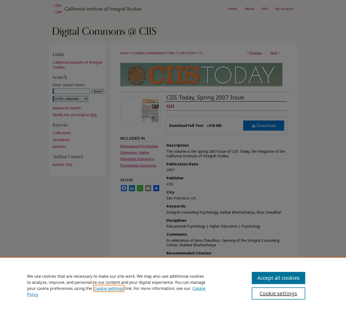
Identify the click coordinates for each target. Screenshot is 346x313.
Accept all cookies (278, 277)
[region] (173, 285)
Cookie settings (108, 288)
